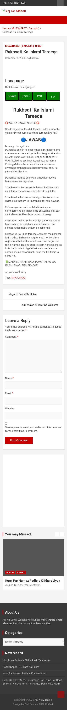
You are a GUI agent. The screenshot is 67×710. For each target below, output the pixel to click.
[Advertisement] (33, 490)
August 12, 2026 (14, 585)
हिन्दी (39, 96)
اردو (53, 96)
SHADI (22, 277)
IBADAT (10, 572)
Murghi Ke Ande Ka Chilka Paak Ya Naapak (26, 660)
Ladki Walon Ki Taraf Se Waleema (39, 304)
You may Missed (18, 534)
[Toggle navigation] (7, 20)
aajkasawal (33, 58)
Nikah (38, 46)
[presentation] (57, 534)
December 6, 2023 (15, 58)
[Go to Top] (61, 694)
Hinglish (12, 96)
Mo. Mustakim (32, 585)
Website (9, 408)
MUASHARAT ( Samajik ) (19, 46)
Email (9, 393)
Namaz (21, 572)
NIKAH (15, 277)
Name (9, 378)
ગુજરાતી (25, 96)
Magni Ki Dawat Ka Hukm (23, 294)
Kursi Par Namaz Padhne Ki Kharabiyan (32, 580)
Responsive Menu (60, 3)
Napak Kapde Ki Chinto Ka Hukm (21, 667)
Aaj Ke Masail (42, 699)
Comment (11, 336)
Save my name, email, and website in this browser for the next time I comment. (33, 429)
